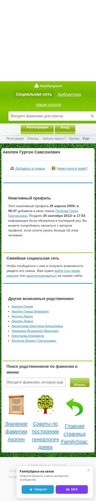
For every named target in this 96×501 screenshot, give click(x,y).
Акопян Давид (22, 316)
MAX (74, 489)
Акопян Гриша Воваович (30, 311)
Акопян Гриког (22, 306)
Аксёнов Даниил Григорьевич (34, 340)
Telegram (40, 489)
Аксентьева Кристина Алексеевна (37, 326)
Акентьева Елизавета (28, 336)
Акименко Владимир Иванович (35, 331)
